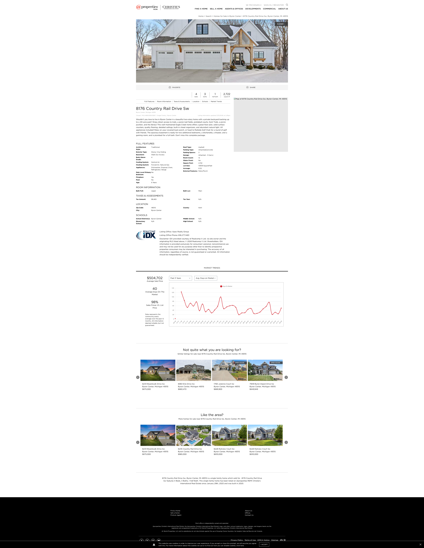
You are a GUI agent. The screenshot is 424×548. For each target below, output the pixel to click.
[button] (261, 125)
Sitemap (274, 540)
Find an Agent (175, 515)
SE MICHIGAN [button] (253, 5)
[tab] (212, 268)
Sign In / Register (274, 5)
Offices (247, 513)
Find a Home (175, 511)
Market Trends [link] (216, 101)
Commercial (269, 9)
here (242, 545)
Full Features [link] (149, 101)
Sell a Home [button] (216, 9)
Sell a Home (175, 513)
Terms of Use (250, 540)
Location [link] (196, 101)
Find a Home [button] (201, 9)
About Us (248, 511)
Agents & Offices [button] (234, 9)
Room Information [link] (164, 101)
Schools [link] (205, 101)
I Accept (264, 544)
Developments (253, 9)
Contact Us (249, 515)
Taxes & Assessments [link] (182, 101)
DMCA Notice (263, 540)
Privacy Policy (237, 540)
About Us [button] (283, 9)
